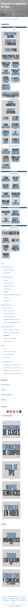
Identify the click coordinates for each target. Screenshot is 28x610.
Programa (6, 280)
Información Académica (7, 277)
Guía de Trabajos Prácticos (9, 316)
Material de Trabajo (8, 19)
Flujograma (6, 297)
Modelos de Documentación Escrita (11, 322)
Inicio (2, 19)
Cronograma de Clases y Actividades (12, 294)
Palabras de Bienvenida (9, 270)
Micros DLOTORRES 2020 (9, 313)
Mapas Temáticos (7, 308)
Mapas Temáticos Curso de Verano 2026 (13, 367)
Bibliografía (6, 291)
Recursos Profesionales (7, 327)
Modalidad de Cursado (8, 286)
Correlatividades (7, 289)
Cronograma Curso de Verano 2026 (11, 364)
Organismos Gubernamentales (10, 338)
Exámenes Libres (7, 300)
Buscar (25, 14)
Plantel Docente (7, 272)
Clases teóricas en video (9, 310)
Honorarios (4, 399)
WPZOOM (17, 606)
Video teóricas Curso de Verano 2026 (12, 370)
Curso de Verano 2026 (6, 362)
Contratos (3, 389)
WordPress (11, 605)
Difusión (3, 346)
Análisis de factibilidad (6, 394)
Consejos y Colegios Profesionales (11, 329)
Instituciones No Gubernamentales (11, 332)
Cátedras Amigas (7, 341)
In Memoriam (7, 357)
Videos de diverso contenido (10, 351)
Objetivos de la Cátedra (9, 283)
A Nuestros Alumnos (6, 267)
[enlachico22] (15, 140)
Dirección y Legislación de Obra (13, 5)
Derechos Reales (5, 384)
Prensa (5, 348)
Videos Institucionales (8, 354)
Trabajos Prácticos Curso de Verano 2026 (13, 373)
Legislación (6, 335)
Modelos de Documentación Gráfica (12, 319)
